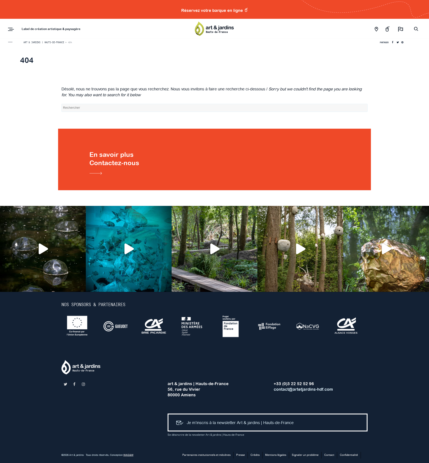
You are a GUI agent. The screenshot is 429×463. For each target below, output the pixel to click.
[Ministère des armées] (196, 326)
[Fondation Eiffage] (273, 326)
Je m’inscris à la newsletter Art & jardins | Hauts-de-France (240, 423)
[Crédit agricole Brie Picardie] (157, 326)
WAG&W (128, 455)
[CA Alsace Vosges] (349, 326)
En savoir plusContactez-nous (114, 159)
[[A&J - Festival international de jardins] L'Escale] (43, 249)
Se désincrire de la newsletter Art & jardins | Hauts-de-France (206, 434)
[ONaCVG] (311, 326)
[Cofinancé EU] (80, 326)
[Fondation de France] (234, 326)
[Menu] (11, 29)
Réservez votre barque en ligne (212, 10)
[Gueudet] (119, 326)
